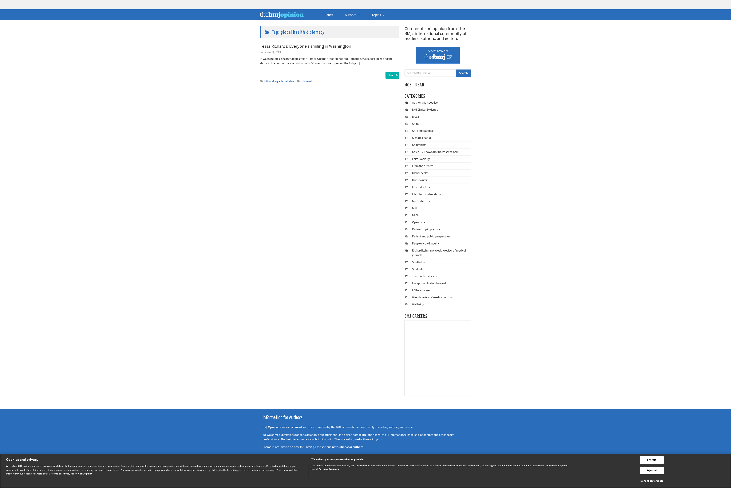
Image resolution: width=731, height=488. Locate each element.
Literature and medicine (427, 194)
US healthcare (421, 290)
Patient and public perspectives (431, 236)
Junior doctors (421, 187)
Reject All (651, 470)
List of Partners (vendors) (325, 469)
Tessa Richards (288, 81)
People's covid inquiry (425, 243)
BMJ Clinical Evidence (425, 109)
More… (392, 75)
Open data (418, 222)
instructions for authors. (347, 447)
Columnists (419, 145)
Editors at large (272, 81)
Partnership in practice (426, 229)
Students (417, 269)
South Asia (418, 262)
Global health (420, 173)
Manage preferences (651, 481)
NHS (415, 215)
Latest (329, 15)
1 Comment (306, 81)
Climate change (422, 138)
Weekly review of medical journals (433, 297)
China (415, 123)
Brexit (415, 116)
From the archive (422, 166)
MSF (414, 208)
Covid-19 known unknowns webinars (435, 152)
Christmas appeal (422, 131)
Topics (376, 15)
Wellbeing (418, 304)
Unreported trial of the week (429, 283)
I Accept (651, 459)
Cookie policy (85, 473)
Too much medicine (424, 276)
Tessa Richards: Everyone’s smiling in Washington (305, 46)
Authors (351, 15)
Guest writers (420, 180)
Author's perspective (425, 102)
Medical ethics (421, 201)
